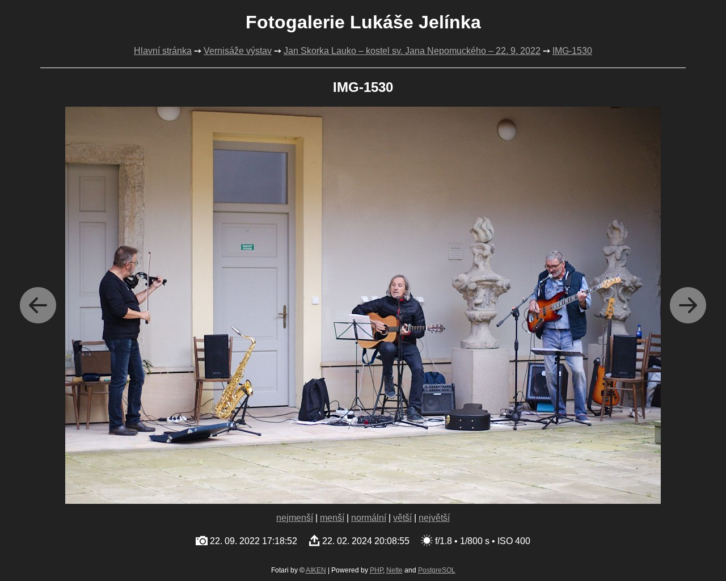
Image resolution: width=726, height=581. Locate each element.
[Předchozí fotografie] (38, 305)
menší (332, 518)
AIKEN (316, 570)
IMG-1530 (572, 51)
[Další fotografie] (688, 305)
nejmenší (294, 518)
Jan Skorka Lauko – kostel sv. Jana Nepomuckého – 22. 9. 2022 (412, 51)
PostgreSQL (436, 570)
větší (402, 518)
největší (434, 518)
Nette (394, 570)
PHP (376, 570)
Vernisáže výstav (238, 51)
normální (368, 518)
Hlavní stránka (163, 51)
